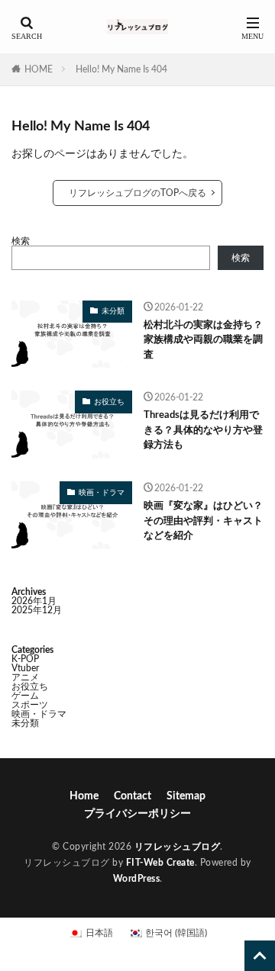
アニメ (25, 677)
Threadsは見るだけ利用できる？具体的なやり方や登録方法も (203, 430)
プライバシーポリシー (137, 814)
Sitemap (186, 796)
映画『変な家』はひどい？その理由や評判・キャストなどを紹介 (203, 521)
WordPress (136, 878)
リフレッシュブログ (177, 846)
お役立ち (109, 402)
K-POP (25, 659)
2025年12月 (36, 610)
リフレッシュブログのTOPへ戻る (137, 193)
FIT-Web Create (160, 862)
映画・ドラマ (102, 493)
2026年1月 (34, 601)
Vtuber (25, 668)
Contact (132, 796)
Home (84, 796)
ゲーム (25, 695)
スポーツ (29, 704)
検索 (20, 241)
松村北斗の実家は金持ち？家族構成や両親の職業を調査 (203, 340)
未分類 (113, 311)
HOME (38, 69)
